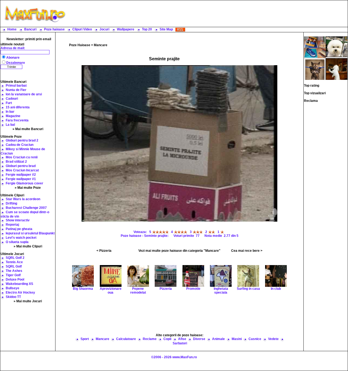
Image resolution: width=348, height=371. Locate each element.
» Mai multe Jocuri (28, 301)
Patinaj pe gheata (19, 229)
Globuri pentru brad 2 (22, 140)
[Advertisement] (208, 13)
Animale (218, 339)
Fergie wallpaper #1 (21, 179)
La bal (10, 125)
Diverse (199, 339)
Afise (182, 339)
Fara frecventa (17, 120)
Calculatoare (126, 339)
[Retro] (336, 47)
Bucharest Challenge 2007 (26, 208)
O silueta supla (17, 242)
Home (12, 29)
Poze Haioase (79, 45)
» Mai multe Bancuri (28, 129)
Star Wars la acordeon (23, 199)
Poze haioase (54, 29)
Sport (84, 339)
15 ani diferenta (18, 107)
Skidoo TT (13, 297)
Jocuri (104, 29)
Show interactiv (18, 220)
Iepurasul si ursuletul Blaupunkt (30, 233)
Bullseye (12, 288)
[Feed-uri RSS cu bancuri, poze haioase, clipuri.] (180, 29)
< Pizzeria (104, 251)
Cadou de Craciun (19, 145)
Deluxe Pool (15, 279)
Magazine (13, 116)
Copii (167, 339)
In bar (10, 112)
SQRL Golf (14, 266)
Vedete (273, 339)
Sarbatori (180, 343)
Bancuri (30, 29)
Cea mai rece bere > (246, 251)
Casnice (254, 339)
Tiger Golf (13, 275)
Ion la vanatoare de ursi (24, 94)
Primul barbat (16, 85)
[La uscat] (315, 69)
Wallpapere (125, 29)
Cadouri (12, 98)
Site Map (166, 29)
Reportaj (12, 225)
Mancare (100, 45)
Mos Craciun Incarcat (22, 170)
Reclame (150, 339)
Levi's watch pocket (21, 238)
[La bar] (336, 69)
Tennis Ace (14, 262)
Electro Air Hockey (20, 292)
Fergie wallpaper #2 (21, 175)
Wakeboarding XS (19, 284)
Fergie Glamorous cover (24, 183)
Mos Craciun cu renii (22, 157)
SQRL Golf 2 (15, 258)
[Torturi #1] (315, 47)
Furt (9, 103)
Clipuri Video (82, 29)
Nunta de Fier (16, 90)
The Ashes (14, 271)
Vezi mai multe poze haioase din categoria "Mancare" (179, 251)
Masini (237, 339)
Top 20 (147, 29)
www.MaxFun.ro (184, 357)
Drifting (11, 203)
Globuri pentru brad (21, 166)
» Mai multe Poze (28, 188)
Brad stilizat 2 (16, 162)
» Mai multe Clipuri (28, 246)
